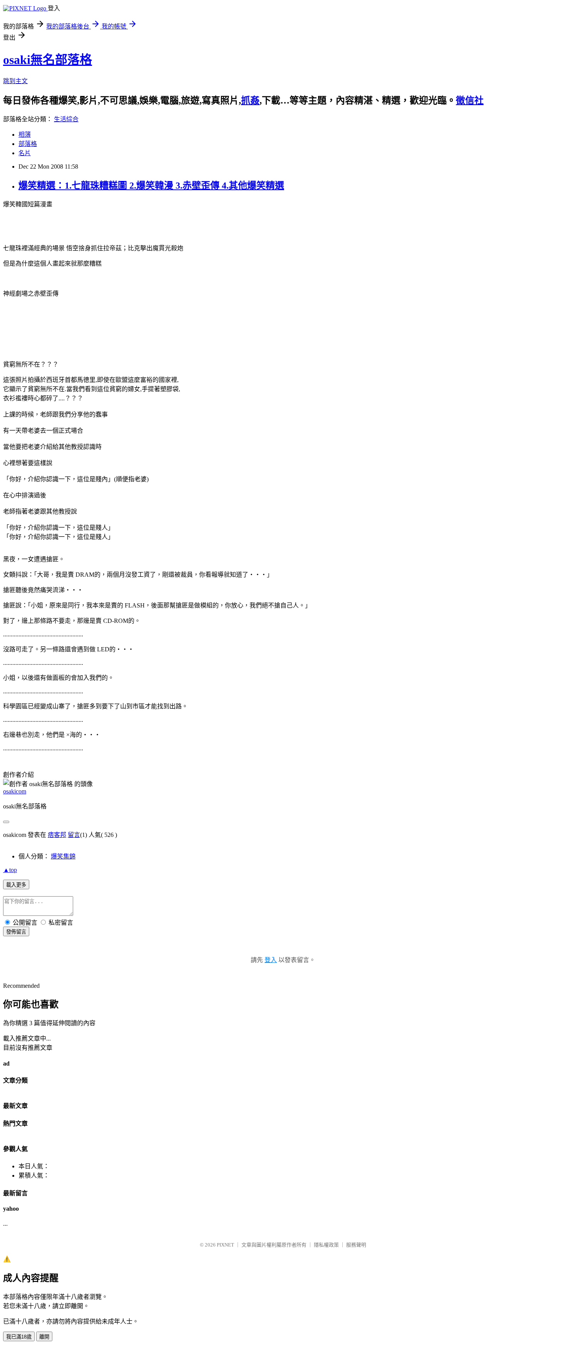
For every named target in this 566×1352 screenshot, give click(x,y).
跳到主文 (15, 81)
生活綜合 (66, 119)
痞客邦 (57, 835)
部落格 (27, 144)
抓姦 (250, 100)
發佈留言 (16, 932)
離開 (44, 1337)
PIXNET (225, 1245)
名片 (24, 153)
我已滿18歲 (19, 1337)
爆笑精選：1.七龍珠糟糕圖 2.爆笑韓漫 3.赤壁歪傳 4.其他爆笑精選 (151, 186)
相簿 (24, 134)
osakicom (14, 791)
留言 (74, 835)
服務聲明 (356, 1245)
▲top (10, 870)
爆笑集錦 (63, 856)
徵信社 (470, 100)
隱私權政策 (326, 1245)
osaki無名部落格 (47, 60)
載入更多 (16, 885)
